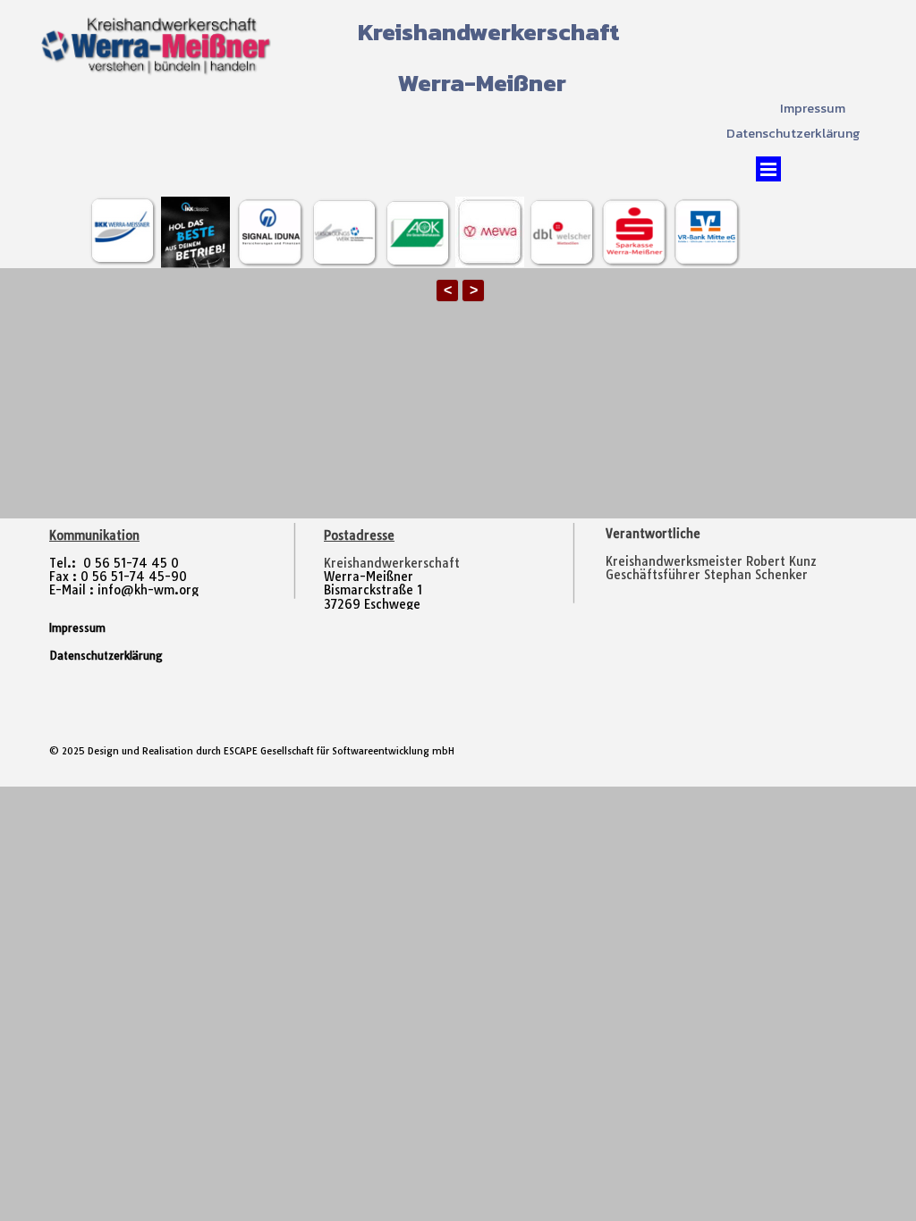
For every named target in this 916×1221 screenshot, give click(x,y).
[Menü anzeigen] (768, 168)
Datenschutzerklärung (793, 133)
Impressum (812, 108)
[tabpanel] (732, 561)
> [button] (474, 290)
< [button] (448, 290)
